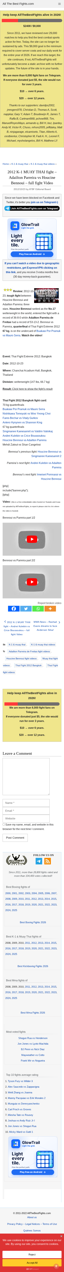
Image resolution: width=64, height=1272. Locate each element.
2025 (14, 910)
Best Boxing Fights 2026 (33, 922)
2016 (8, 904)
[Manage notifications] (56, 1266)
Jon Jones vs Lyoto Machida (33, 1043)
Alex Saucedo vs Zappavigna (23, 1086)
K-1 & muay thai (19, 164)
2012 (34, 898)
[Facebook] (14, 609)
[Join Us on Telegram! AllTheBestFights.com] (32, 210)
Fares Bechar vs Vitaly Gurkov (20, 418)
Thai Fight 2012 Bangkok (28, 665)
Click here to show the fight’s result (28, 389)
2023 (53, 904)
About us (32, 1217)
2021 (40, 904)
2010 (21, 898)
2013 (40, 898)
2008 (8, 898)
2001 (14, 893)
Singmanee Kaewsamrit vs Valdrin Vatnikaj (28, 431)
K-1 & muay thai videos (43, 164)
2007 (53, 893)
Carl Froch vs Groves (19, 1109)
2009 (14, 898)
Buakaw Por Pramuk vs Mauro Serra (24, 409)
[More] (50, 609)
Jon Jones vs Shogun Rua (22, 1126)
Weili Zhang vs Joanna (20, 1092)
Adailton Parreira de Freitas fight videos (29, 651)
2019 (27, 904)
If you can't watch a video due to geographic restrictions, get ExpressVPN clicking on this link (32, 268)
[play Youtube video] (32, 539)
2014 (47, 898)
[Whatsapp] (38, 609)
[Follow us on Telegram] (39, 863)
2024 (8, 910)
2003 (27, 893)
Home (6, 164)
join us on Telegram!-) (44, 202)
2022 (47, 904)
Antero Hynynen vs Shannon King (22, 422)
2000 (8, 893)
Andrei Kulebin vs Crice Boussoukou (24, 435)
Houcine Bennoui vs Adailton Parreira (24, 440)
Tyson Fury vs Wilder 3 (20, 1081)
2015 (53, 898)
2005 (40, 893)
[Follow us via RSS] (48, 863)
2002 (21, 893)
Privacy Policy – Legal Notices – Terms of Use (32, 1224)
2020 (34, 904)
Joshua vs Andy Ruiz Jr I (21, 1120)
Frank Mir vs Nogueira (33, 1060)
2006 (47, 893)
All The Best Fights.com (18, 3)
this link (51, 506)
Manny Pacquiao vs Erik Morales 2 (26, 1098)
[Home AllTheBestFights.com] (16, 864)
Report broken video (49, 603)
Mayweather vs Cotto (32, 1055)
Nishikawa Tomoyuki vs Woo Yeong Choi (27, 413)
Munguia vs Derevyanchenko (23, 1103)
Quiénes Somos (32, 1230)
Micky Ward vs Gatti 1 (21, 1131)
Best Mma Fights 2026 (33, 1012)
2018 (21, 904)
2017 (14, 904)
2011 (27, 898)
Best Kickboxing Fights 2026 (33, 966)
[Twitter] (26, 609)
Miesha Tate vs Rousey (20, 1115)
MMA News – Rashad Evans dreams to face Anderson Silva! (45, 626)
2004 (34, 893)
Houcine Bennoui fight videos (21, 658)
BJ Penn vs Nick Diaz (33, 1049)
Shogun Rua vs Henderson (32, 1038)
